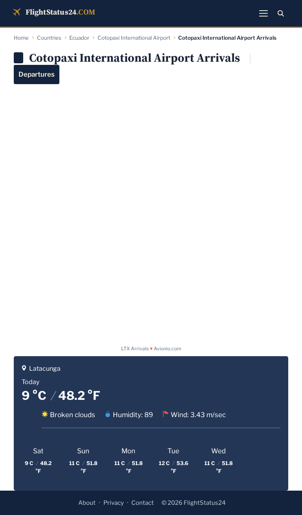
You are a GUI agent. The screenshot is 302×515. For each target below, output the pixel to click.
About (87, 502)
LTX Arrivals (135, 348)
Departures (36, 74)
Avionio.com (167, 348)
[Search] (280, 13)
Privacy (113, 502)
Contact (142, 502)
